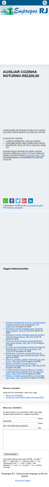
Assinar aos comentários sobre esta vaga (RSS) (25, 397)
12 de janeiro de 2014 (34, 206)
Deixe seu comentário (14, 395)
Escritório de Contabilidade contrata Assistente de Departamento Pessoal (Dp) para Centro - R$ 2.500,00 (25, 349)
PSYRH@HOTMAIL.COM (34, 156)
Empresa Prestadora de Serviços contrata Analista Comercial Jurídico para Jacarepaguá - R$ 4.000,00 (26, 325)
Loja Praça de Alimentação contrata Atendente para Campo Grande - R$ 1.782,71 (24, 342)
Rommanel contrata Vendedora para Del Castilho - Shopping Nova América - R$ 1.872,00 (25, 336)
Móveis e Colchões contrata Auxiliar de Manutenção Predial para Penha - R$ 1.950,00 (24, 364)
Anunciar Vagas (22, 480)
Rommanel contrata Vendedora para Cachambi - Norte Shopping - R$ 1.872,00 (24, 330)
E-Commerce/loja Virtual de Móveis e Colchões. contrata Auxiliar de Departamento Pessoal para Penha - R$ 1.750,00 (25, 372)
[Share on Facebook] (11, 200)
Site (39, 428)
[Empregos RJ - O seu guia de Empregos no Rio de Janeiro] (24, 10)
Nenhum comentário (15, 208)
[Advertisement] (24, 40)
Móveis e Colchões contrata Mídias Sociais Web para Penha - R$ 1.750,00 (25, 377)
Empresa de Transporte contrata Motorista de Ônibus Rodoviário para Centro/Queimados (24, 354)
